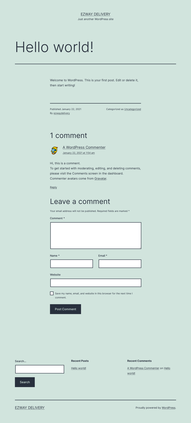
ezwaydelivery (62, 113)
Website (55, 274)
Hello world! (78, 368)
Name (55, 255)
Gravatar (100, 178)
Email (102, 255)
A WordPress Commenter (84, 147)
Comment (57, 218)
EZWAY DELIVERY (95, 14)
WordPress (168, 407)
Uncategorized (132, 109)
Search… (20, 361)
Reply (53, 187)
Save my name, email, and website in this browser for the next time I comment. (94, 295)
